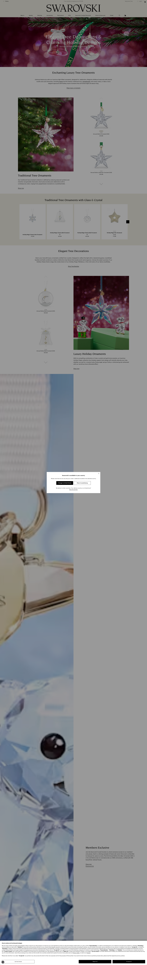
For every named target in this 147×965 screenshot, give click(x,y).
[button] (98, 473)
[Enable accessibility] (3, 962)
